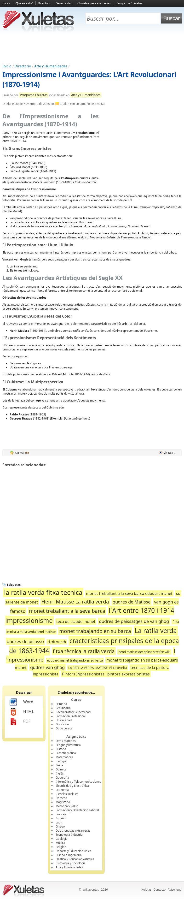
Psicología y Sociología (71, 863)
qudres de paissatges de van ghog (134, 621)
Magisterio (63, 802)
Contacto (160, 889)
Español (61, 818)
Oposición (62, 724)
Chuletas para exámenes (94, 3)
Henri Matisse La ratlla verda (75, 601)
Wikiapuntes (91, 889)
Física (59, 765)
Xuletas (146, 889)
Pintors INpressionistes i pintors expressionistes (106, 674)
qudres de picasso (25, 641)
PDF (26, 721)
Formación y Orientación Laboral (77, 810)
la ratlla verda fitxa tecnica (43, 592)
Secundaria (63, 708)
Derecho (61, 798)
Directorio (44, 3)
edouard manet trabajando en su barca (75, 660)
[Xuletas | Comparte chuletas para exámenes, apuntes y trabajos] (38, 31)
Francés (61, 814)
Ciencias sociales (67, 794)
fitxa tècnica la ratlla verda (84, 651)
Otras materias (66, 741)
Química (61, 769)
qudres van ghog (47, 667)
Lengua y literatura (68, 745)
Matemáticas (64, 757)
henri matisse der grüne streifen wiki (144, 652)
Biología (61, 761)
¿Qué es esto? (24, 3)
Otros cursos (64, 728)
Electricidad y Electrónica (72, 786)
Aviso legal (175, 889)
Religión (61, 847)
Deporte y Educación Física (73, 851)
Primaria (61, 704)
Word (28, 701)
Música (60, 843)
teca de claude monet (75, 621)
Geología (62, 839)
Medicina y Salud (67, 806)
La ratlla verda (156, 630)
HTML (28, 711)
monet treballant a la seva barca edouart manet (129, 593)
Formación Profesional (71, 716)
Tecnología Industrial (69, 835)
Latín (59, 822)
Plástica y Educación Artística (75, 859)
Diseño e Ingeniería (69, 855)
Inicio (6, 3)
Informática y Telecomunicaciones (78, 782)
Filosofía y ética (66, 753)
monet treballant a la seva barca (67, 610)
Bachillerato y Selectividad (73, 712)
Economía (62, 790)
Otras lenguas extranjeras (73, 830)
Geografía (62, 777)
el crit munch (56, 642)
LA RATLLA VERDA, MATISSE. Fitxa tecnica (97, 668)
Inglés (60, 773)
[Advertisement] (92, 48)
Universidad (64, 720)
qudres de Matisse (131, 602)
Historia (61, 749)
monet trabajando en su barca (95, 630)
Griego (60, 826)
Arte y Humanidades (50, 66)
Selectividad (64, 3)
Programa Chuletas (129, 3)
